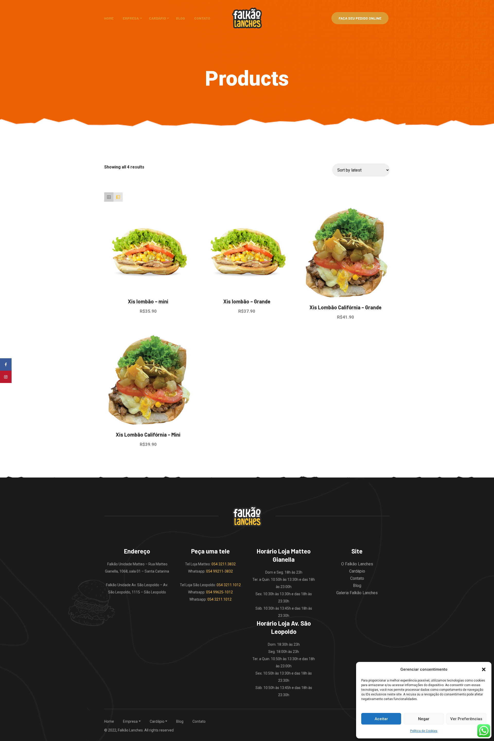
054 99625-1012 (219, 592)
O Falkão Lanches (357, 563)
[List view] (118, 197)
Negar (423, 719)
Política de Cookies (423, 731)
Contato (202, 18)
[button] (483, 669)
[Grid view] (108, 197)
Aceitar (381, 719)
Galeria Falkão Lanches (357, 592)
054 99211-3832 (219, 571)
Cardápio (157, 18)
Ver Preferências (466, 719)
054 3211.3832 (223, 564)
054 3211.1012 (229, 585)
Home (108, 18)
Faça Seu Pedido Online (360, 18)
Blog (180, 18)
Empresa (131, 18)
